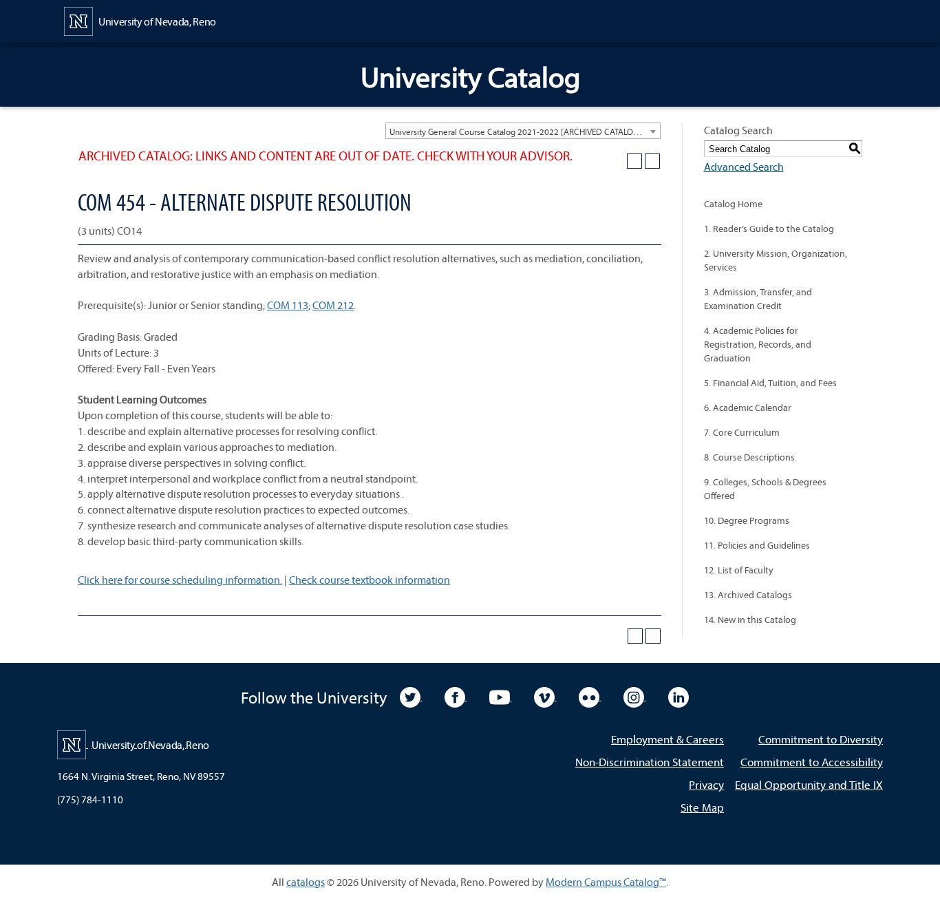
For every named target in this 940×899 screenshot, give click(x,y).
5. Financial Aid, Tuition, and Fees (770, 383)
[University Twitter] (411, 696)
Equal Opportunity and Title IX (809, 784)
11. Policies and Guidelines (757, 545)
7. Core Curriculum (742, 432)
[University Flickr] (590, 696)
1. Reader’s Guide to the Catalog (769, 228)
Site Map (702, 807)
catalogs (305, 882)
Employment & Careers (667, 739)
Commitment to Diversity (820, 739)
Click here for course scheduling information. (180, 579)
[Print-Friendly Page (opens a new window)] (634, 161)
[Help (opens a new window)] (652, 161)
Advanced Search (744, 166)
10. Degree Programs (746, 520)
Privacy (706, 784)
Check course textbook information (369, 579)
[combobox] (523, 131)
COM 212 (333, 305)
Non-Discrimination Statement (649, 761)
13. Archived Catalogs (748, 595)
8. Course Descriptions (749, 457)
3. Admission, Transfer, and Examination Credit (758, 299)
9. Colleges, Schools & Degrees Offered (765, 489)
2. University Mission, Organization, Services (775, 260)
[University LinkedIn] (678, 696)
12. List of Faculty (738, 570)
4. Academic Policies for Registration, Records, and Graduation (757, 344)
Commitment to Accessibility (811, 761)
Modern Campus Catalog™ (606, 882)
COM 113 (287, 305)
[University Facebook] (456, 696)
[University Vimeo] (545, 696)
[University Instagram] (634, 696)
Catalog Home (733, 204)
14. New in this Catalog (750, 619)
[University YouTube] (500, 696)
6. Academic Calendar (747, 407)
